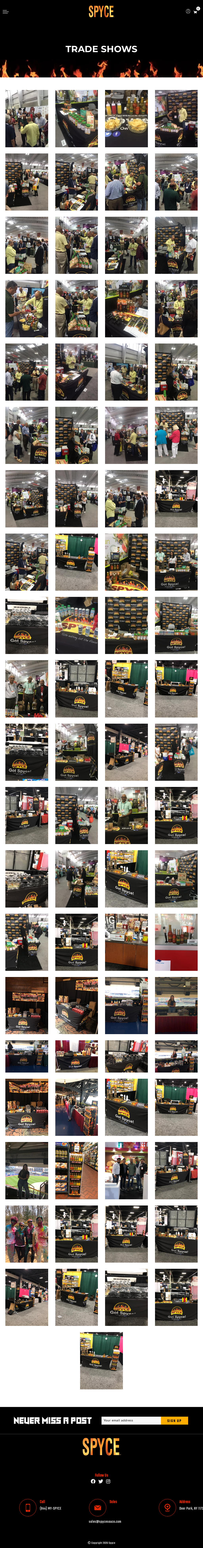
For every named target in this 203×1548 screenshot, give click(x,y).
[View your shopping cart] (195, 11)
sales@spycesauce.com (105, 1522)
